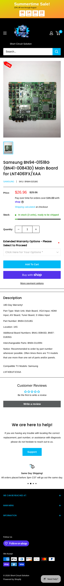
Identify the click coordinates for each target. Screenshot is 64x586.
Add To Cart (32, 264)
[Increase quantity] (35, 229)
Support (32, 451)
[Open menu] (5, 33)
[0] (58, 33)
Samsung (8, 181)
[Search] (57, 51)
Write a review (32, 404)
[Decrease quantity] (18, 229)
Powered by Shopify (12, 579)
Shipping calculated (25, 207)
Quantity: (8, 229)
